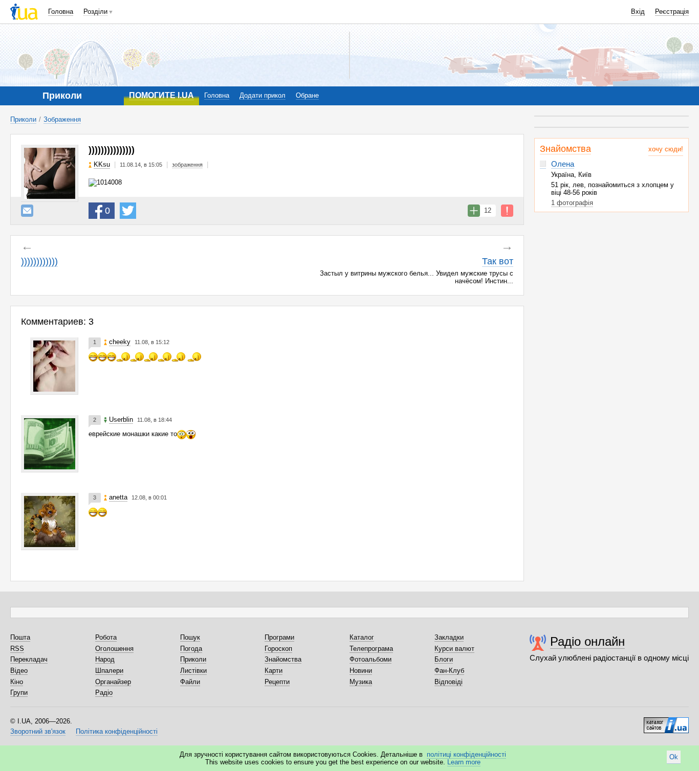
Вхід (638, 11)
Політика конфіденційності (117, 731)
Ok (673, 757)
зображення (187, 165)
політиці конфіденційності (466, 754)
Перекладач (29, 659)
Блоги (443, 659)
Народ (105, 659)
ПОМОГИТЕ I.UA (161, 95)
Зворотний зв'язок (37, 731)
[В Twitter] (128, 210)
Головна (60, 11)
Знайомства (565, 149)
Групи (19, 692)
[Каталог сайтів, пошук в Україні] (666, 721)
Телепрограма (371, 648)
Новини (361, 670)
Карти (273, 670)
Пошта (20, 637)
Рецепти (277, 682)
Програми (279, 637)
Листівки (193, 670)
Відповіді (448, 682)
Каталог (362, 637)
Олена (562, 164)
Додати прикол (262, 95)
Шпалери (109, 670)
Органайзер (113, 682)
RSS (17, 648)
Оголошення (114, 648)
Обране (307, 95)
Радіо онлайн (587, 641)
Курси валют (454, 648)
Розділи (95, 11)
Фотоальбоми (370, 659)
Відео (19, 670)
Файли (190, 682)
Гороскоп (278, 648)
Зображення (62, 119)
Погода (191, 648)
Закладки (449, 637)
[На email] (27, 211)
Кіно (16, 682)
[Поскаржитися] (507, 211)
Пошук (190, 637)
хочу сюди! (665, 149)
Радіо (104, 692)
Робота (106, 637)
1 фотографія (572, 203)
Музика (361, 682)
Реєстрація (672, 11)
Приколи (23, 119)
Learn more (463, 762)
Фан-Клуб (449, 670)
